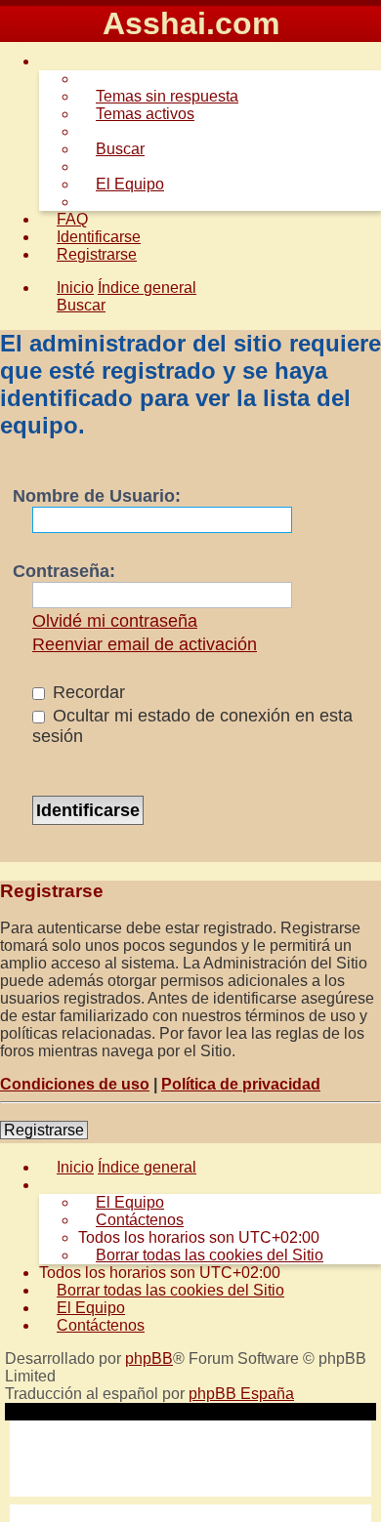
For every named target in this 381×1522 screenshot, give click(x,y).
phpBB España (241, 1393)
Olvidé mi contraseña (114, 621)
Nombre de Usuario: (97, 496)
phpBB (149, 1358)
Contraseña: (64, 571)
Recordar (86, 692)
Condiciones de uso (74, 1084)
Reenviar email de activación (144, 644)
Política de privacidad (240, 1084)
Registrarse (44, 1130)
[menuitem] (158, 96)
